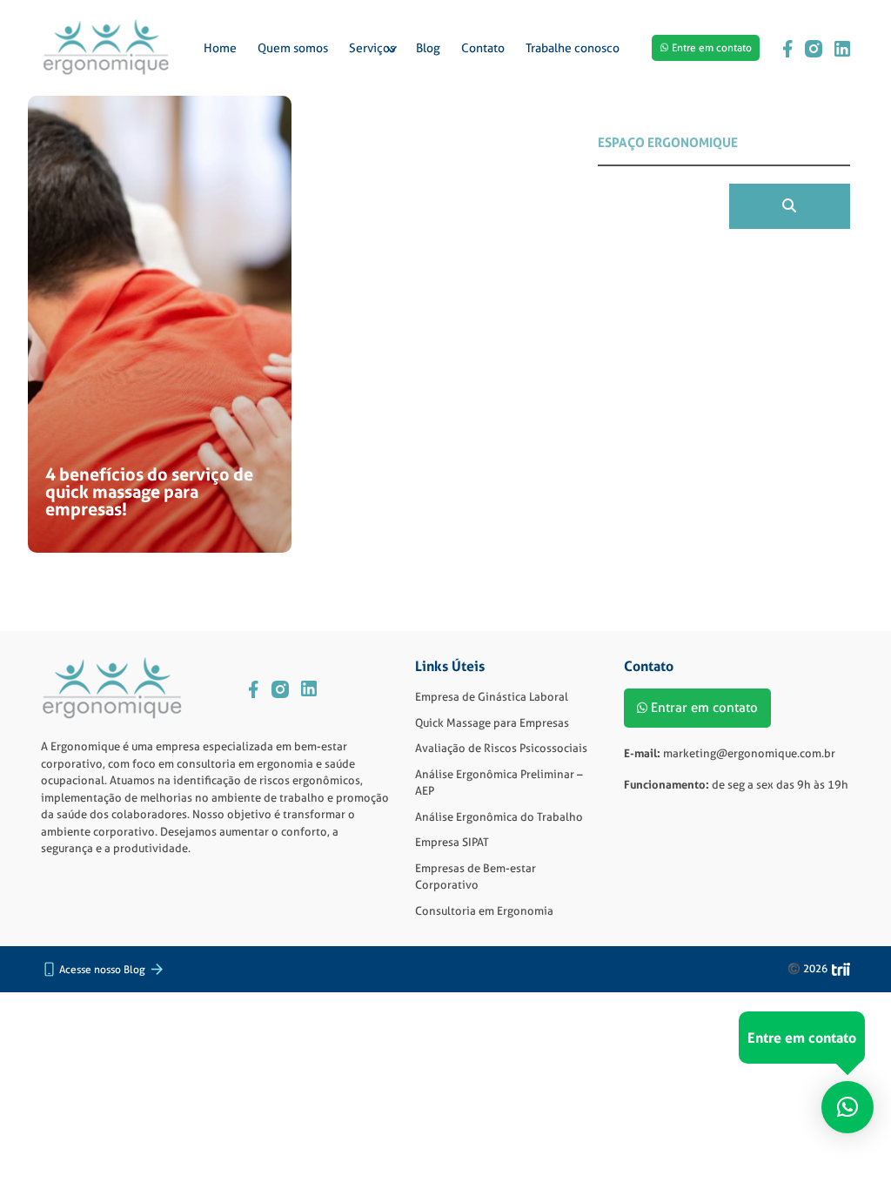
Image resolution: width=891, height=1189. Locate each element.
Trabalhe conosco (573, 48)
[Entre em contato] (847, 1101)
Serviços (372, 48)
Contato (483, 48)
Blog (428, 48)
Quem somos (293, 48)
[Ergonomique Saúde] (106, 48)
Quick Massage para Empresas (492, 722)
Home (220, 48)
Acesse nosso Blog (102, 969)
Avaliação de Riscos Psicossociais (501, 748)
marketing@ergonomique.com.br (749, 753)
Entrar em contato (704, 707)
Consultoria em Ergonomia (484, 910)
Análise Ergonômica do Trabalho (499, 816)
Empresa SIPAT (452, 842)
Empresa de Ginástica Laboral (491, 696)
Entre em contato (712, 47)
